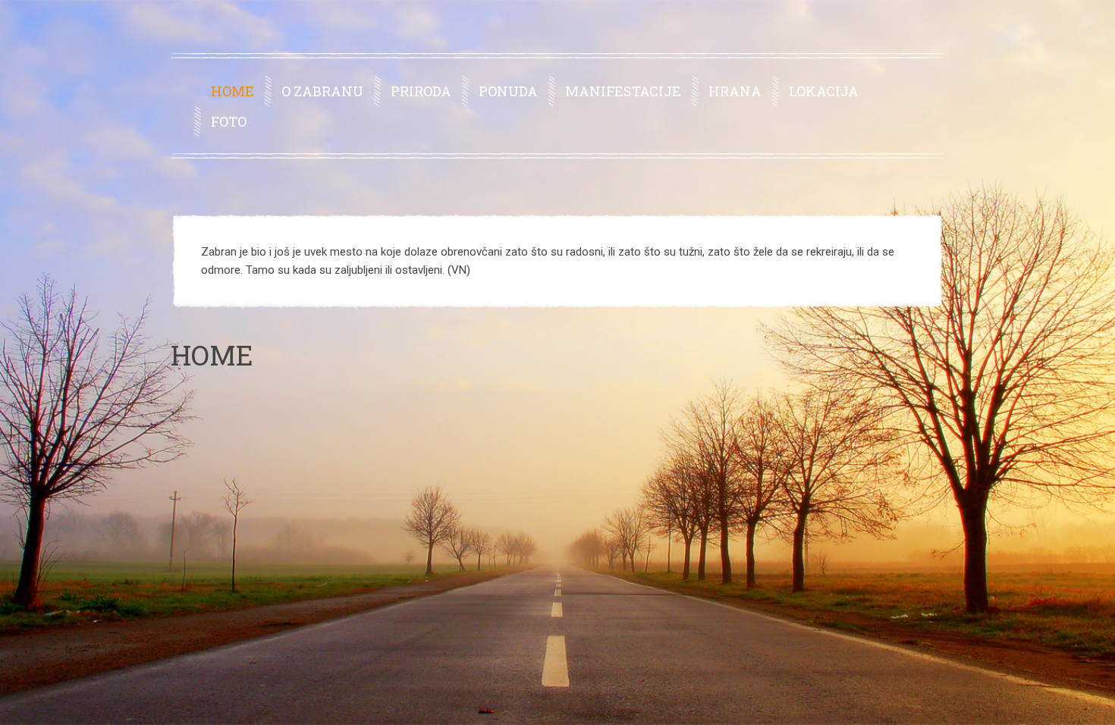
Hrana (735, 91)
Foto (229, 121)
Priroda (421, 91)
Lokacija (824, 91)
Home (232, 91)
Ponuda (508, 91)
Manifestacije (623, 91)
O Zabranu (322, 91)
